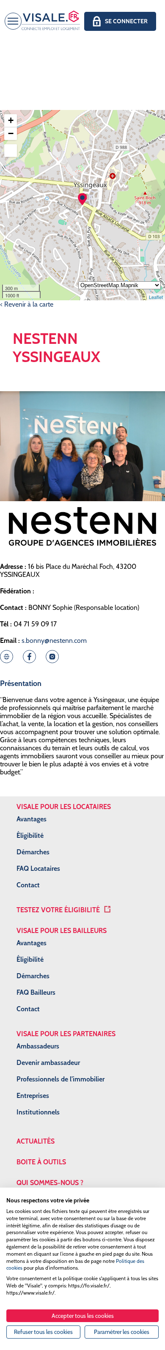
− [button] (11, 133)
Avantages (31, 819)
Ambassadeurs (37, 1046)
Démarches (33, 852)
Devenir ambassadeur (48, 1063)
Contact (28, 885)
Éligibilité (30, 835)
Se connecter (126, 21)
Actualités (35, 1141)
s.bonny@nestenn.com (54, 641)
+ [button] (11, 120)
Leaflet (156, 297)
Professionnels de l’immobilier (60, 1079)
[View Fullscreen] (10, 150)
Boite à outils (41, 1162)
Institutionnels (38, 1112)
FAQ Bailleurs (35, 992)
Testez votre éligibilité (58, 910)
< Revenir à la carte (26, 304)
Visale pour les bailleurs (61, 931)
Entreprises (32, 1096)
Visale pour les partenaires (66, 1034)
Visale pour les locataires (63, 807)
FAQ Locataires (38, 868)
